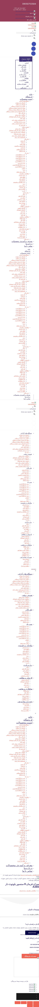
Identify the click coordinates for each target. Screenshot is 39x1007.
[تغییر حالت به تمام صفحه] (24, 1002)
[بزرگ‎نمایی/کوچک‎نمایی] (17, 1002)
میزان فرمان (23, 875)
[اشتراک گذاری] (30, 1002)
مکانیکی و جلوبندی (31, 875)
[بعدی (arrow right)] (30, 1005)
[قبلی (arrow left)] (36, 1005)
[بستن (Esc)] (36, 1002)
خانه (38, 875)
